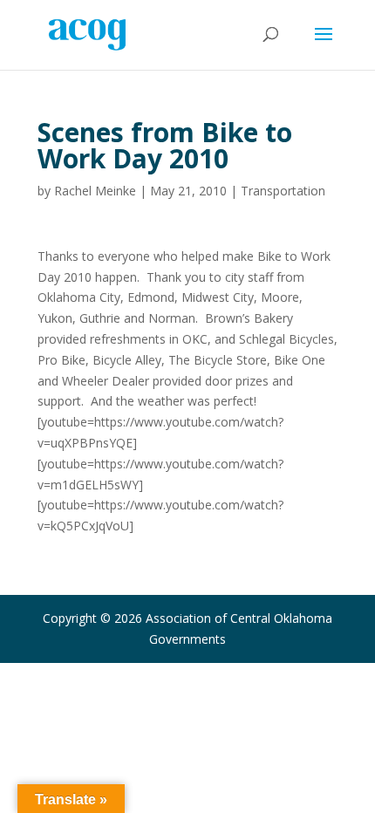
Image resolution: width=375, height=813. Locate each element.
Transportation (283, 190)
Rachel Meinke (95, 190)
